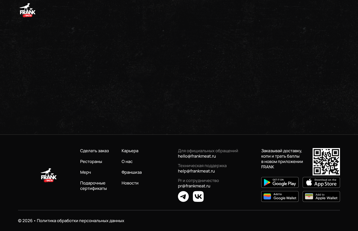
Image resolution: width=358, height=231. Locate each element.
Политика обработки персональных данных (80, 220)
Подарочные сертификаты (93, 185)
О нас (127, 161)
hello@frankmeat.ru (197, 156)
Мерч (85, 172)
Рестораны (91, 161)
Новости (130, 183)
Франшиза (132, 172)
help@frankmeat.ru (196, 171)
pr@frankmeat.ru (194, 186)
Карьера (130, 150)
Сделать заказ (94, 150)
